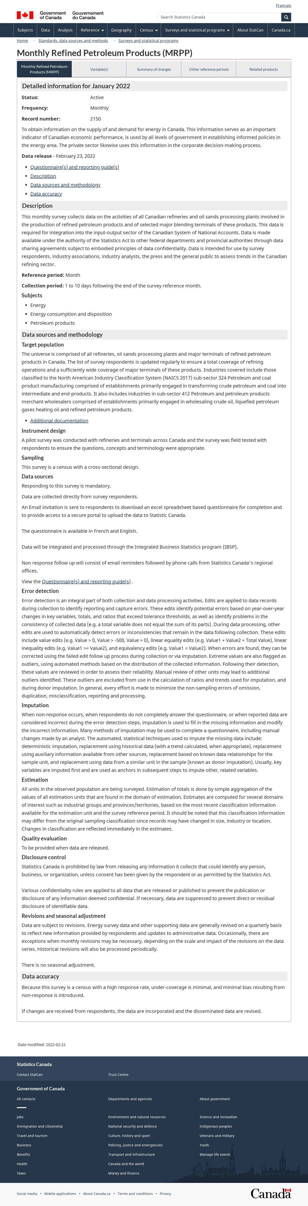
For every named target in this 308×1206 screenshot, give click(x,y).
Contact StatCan (30, 1074)
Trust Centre (118, 1074)
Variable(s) (99, 69)
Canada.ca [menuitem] (281, 30)
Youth (204, 1145)
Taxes (21, 1173)
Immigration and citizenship (40, 1126)
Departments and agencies (130, 1099)
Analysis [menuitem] (65, 30)
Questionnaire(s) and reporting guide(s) (74, 167)
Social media (27, 1193)
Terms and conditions (135, 1193)
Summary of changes (154, 69)
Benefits (23, 1154)
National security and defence (132, 1126)
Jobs (20, 1117)
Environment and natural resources (137, 1117)
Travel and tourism (32, 1135)
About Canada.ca (96, 1193)
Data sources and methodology (65, 185)
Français (283, 5)
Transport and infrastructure (131, 1154)
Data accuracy (46, 193)
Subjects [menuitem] (25, 30)
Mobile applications (60, 1193)
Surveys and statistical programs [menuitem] (195, 30)
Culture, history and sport (129, 1135)
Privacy (165, 1193)
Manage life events (215, 1154)
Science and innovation (218, 1117)
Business (24, 1145)
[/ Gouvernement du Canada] (60, 16)
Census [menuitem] (146, 30)
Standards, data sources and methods (73, 40)
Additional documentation (59, 420)
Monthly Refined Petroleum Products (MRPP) (44, 69)
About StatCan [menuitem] (250, 30)
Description (43, 176)
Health (22, 1164)
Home (22, 40)
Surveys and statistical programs (148, 40)
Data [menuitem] (45, 30)
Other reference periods (209, 69)
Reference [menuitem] (90, 30)
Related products (264, 69)
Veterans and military (217, 1135)
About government (215, 1099)
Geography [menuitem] (121, 30)
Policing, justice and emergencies (135, 1145)
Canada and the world (126, 1164)
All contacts (26, 1099)
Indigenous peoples (216, 1126)
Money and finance (123, 1173)
